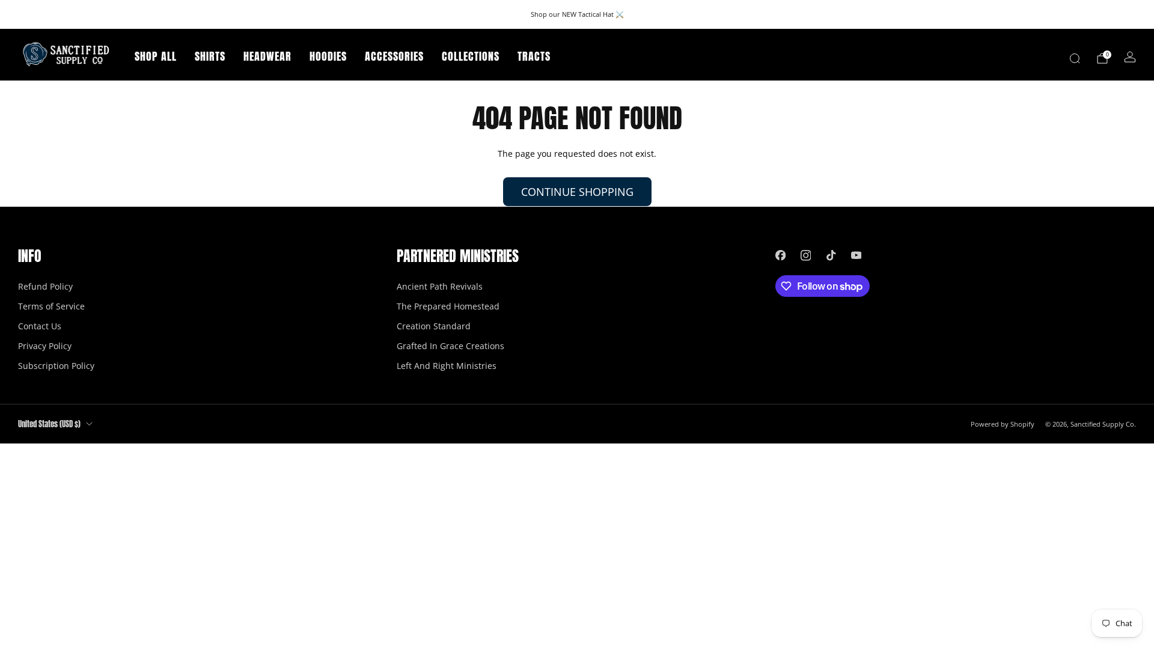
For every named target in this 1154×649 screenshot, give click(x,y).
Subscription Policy (56, 365)
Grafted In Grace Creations (450, 346)
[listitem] (577, 14)
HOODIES (328, 56)
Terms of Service (51, 306)
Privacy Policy (45, 346)
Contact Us (39, 326)
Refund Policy (45, 286)
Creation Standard (434, 326)
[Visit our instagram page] (805, 255)
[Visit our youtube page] (856, 255)
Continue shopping (577, 191)
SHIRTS (210, 56)
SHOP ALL (156, 56)
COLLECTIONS (470, 56)
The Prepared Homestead (448, 306)
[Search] (1075, 58)
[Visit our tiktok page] (830, 255)
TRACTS (534, 56)
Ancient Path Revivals (440, 286)
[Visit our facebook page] (780, 255)
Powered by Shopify (1002, 423)
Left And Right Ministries (446, 365)
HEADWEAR (267, 56)
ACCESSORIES (394, 56)
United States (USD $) (49, 424)
